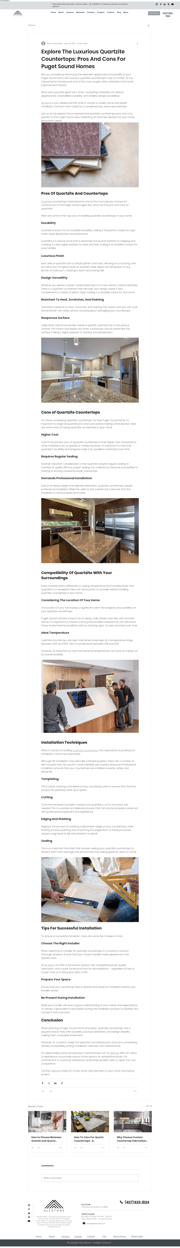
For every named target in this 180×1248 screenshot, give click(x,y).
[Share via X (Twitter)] (49, 1083)
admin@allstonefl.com (95, 1223)
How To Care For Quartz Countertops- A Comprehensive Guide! (89, 1139)
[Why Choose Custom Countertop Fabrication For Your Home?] (133, 1121)
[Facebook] (160, 4)
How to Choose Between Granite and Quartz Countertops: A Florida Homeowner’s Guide (46, 1139)
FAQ (104, 1236)
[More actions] (137, 43)
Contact (91, 1236)
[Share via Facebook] (42, 1083)
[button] (148, 25)
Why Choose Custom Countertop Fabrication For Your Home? (131, 1139)
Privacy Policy (137, 1236)
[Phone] (121, 1202)
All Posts (32, 25)
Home (39, 1236)
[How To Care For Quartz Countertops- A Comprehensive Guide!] (90, 1121)
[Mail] (84, 1223)
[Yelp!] (168, 4)
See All (149, 1106)
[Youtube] (172, 4)
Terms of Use (119, 1236)
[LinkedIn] (164, 4)
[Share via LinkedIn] (55, 1083)
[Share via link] (62, 1083)
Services (65, 1236)
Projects (78, 1236)
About (52, 1236)
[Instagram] (156, 4)
